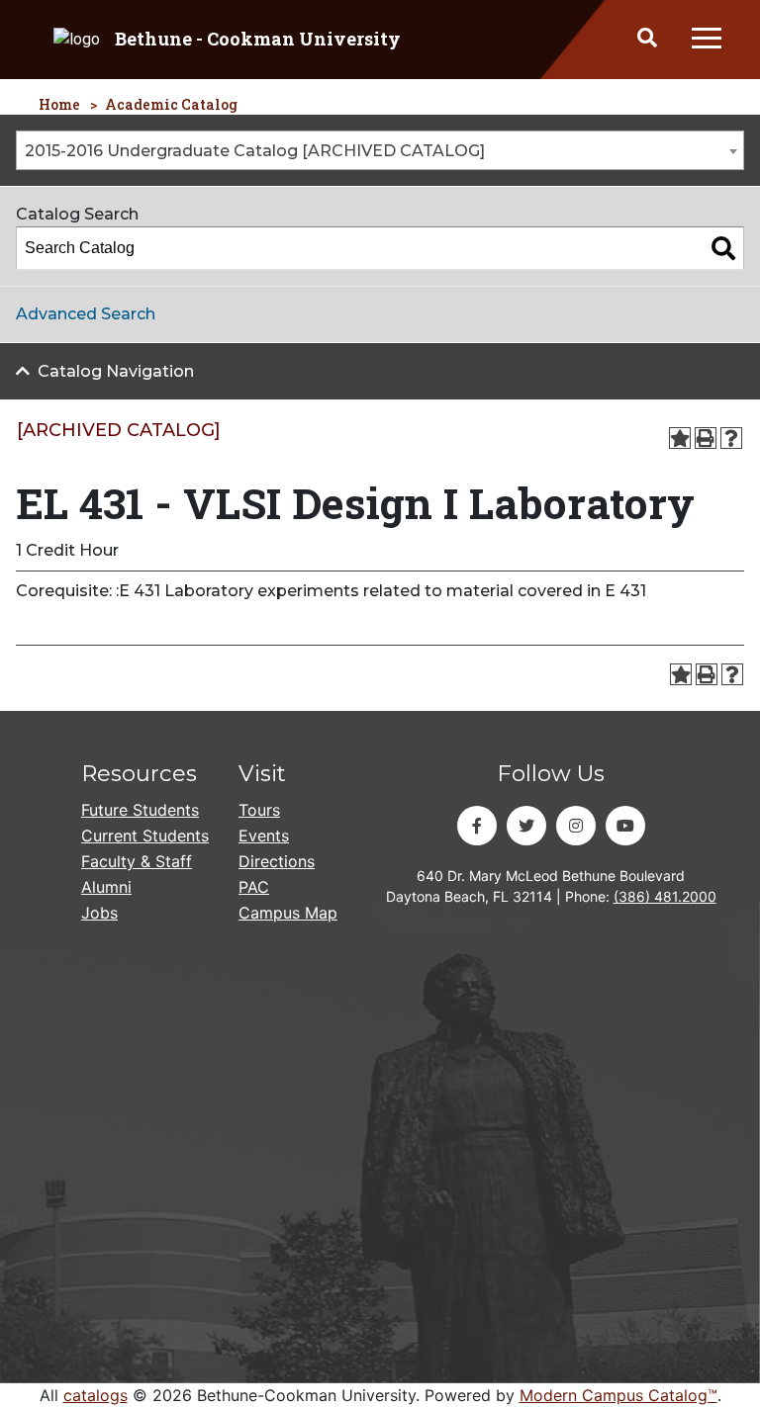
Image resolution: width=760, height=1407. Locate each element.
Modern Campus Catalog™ (618, 1395)
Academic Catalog (171, 104)
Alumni (106, 887)
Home (59, 104)
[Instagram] (576, 825)
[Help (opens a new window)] (731, 438)
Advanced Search (85, 314)
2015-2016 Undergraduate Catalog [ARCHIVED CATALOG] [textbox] (255, 150)
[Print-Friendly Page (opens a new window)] (705, 438)
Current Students (145, 835)
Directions (276, 861)
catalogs (95, 1395)
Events (263, 835)
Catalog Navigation (116, 371)
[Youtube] (625, 825)
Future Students (140, 810)
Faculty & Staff (136, 861)
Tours (259, 810)
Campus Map (287, 913)
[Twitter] (526, 825)
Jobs (99, 913)
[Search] (723, 248)
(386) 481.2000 (665, 896)
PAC (253, 887)
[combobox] (380, 150)
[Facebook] (477, 825)
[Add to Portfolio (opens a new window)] (680, 438)
